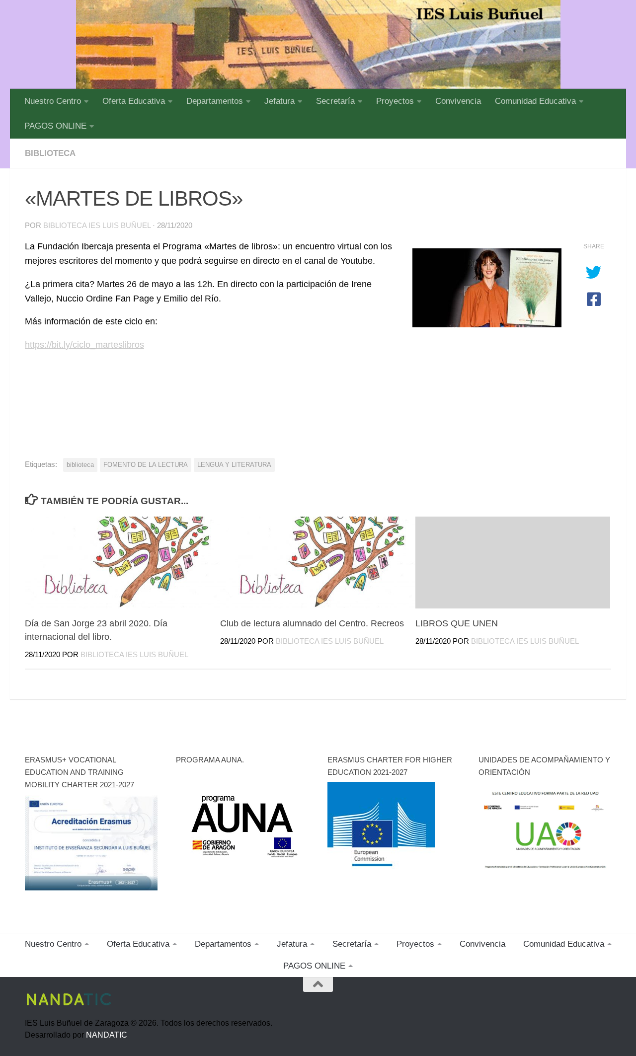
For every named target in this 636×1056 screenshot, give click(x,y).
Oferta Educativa (133, 101)
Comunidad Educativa (535, 101)
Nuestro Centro (52, 101)
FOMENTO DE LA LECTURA (145, 464)
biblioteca (80, 464)
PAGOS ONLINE (55, 126)
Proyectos (395, 101)
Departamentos (214, 101)
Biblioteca (50, 153)
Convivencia (458, 101)
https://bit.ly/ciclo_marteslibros (84, 345)
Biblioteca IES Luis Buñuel (97, 225)
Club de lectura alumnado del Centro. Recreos (312, 623)
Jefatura (279, 101)
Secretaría (335, 101)
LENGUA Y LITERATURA (234, 464)
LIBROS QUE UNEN (456, 623)
